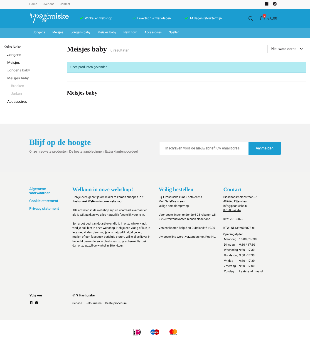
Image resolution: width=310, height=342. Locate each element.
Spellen (174, 32)
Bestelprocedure (116, 303)
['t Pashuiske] (49, 18)
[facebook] (266, 5)
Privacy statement (44, 208)
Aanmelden (264, 148)
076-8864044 (232, 210)
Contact (65, 4)
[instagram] (275, 5)
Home (33, 4)
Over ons (48, 4)
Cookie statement (43, 201)
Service (77, 303)
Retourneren (93, 303)
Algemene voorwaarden (39, 191)
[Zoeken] (250, 18)
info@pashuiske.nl (235, 206)
